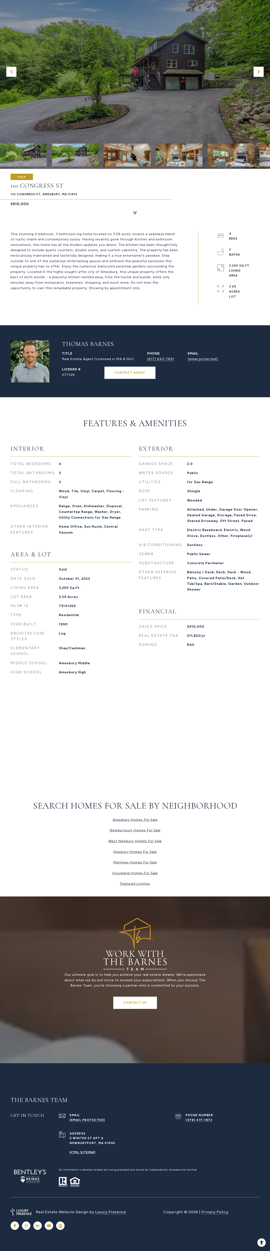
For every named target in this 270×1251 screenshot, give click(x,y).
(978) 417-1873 (199, 1120)
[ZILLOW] (60, 1225)
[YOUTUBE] (49, 1225)
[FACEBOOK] (15, 1225)
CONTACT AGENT (130, 372)
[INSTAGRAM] (26, 1225)
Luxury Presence (110, 1212)
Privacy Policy (214, 1212)
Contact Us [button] (135, 1002)
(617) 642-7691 (160, 359)
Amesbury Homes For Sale (135, 820)
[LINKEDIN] (37, 1225)
